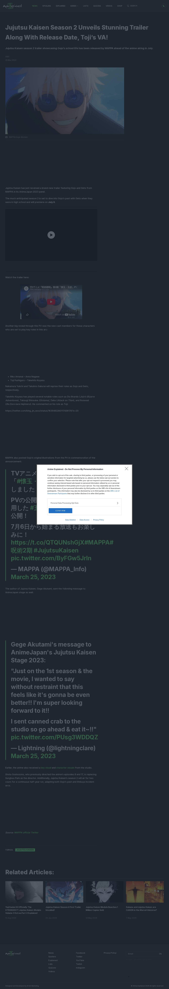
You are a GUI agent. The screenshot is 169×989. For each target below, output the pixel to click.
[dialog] (84, 495)
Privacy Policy (98, 520)
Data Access (84, 520)
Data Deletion (70, 520)
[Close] (127, 469)
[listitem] (84, 503)
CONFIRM (60, 511)
